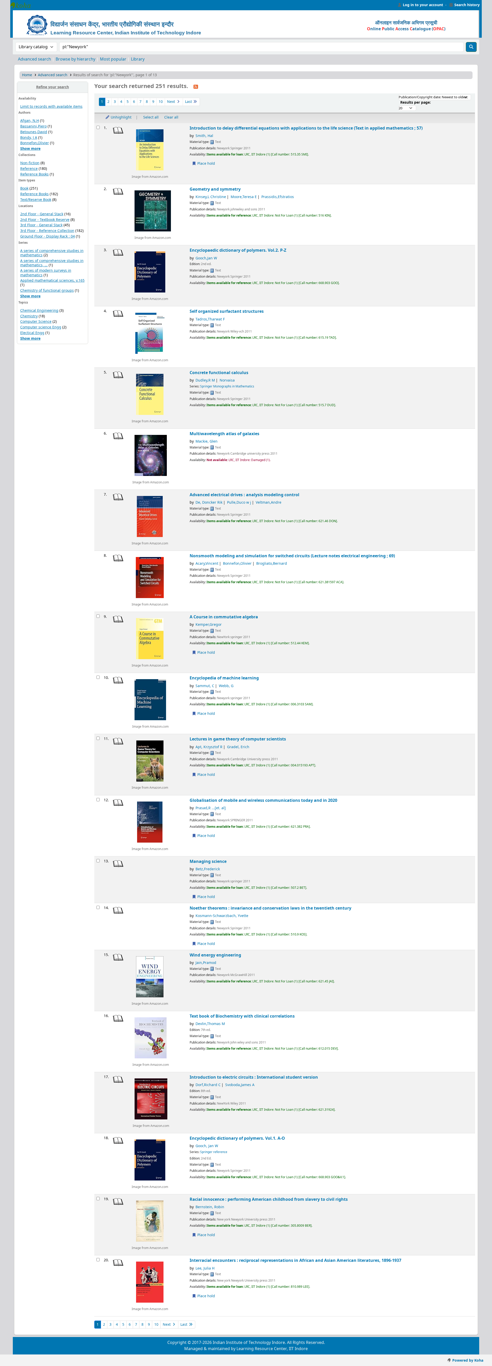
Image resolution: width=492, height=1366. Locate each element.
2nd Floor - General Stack (41, 214)
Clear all (171, 117)
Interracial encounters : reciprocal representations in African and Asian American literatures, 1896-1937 (295, 1260)
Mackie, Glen (207, 441)
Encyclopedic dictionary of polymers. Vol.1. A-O (237, 1138)
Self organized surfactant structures (227, 311)
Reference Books (34, 174)
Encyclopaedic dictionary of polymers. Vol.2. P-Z (238, 250)
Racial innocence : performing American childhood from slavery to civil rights (269, 1199)
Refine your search (52, 87)
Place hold (205, 163)
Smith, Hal (204, 136)
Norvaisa (227, 380)
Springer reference (213, 1152)
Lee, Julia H (205, 1268)
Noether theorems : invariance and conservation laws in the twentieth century (270, 908)
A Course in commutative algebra (224, 617)
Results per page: (415, 102)
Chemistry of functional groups (47, 290)
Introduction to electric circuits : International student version (254, 1077)
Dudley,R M (205, 380)
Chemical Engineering (39, 310)
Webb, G (226, 686)
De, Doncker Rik (209, 502)
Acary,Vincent (207, 563)
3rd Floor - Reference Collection (47, 230)
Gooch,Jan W (206, 258)
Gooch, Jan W (207, 1146)
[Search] (471, 47)
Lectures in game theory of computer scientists (238, 739)
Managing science (208, 861)
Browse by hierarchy (75, 59)
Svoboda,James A (239, 1085)
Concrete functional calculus (219, 373)
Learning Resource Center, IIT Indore (23, 5)
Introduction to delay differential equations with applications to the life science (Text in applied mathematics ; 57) (306, 128)
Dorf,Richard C (208, 1085)
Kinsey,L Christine (211, 197)
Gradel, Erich (238, 747)
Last (189, 101)
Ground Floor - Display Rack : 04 (47, 236)
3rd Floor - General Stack (41, 225)
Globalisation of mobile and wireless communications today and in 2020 (263, 800)
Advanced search (34, 59)
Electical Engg (32, 333)
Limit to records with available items (51, 106)
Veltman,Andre (268, 502)
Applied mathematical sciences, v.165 (52, 280)
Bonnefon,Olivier (34, 143)
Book (24, 188)
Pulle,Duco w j (239, 502)
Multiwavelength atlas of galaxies (224, 434)
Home (27, 75)
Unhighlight (120, 117)
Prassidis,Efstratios (277, 197)
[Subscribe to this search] (196, 86)
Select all (151, 117)
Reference (29, 168)
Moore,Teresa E (244, 197)
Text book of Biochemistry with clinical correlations (242, 1016)
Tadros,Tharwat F (210, 319)
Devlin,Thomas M (210, 1024)
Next (171, 101)
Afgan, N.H (29, 120)
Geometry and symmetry (215, 189)
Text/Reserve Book (35, 199)
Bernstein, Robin (210, 1207)
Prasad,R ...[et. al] (211, 808)
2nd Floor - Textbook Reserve (44, 219)
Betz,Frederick (208, 869)
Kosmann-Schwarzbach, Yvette (222, 916)
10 (161, 101)
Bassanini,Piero (33, 126)
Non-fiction (29, 163)
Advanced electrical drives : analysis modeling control (244, 495)
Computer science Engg (40, 327)
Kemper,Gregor (209, 624)
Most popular (113, 59)
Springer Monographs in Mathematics (227, 386)
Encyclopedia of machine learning (224, 678)
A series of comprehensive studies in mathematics (52, 253)
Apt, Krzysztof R (209, 747)
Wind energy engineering (215, 955)
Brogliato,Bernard (271, 563)
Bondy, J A (28, 137)
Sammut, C (205, 686)
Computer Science (36, 321)
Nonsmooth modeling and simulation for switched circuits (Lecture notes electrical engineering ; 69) (292, 556)
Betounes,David (33, 132)
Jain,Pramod (206, 962)
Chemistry (29, 316)
